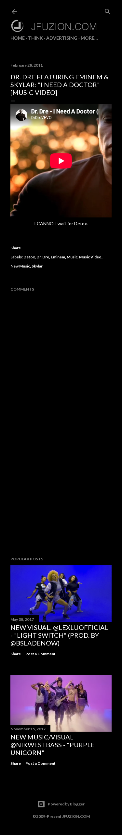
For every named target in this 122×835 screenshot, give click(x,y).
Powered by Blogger (66, 804)
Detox (29, 256)
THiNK (35, 38)
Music (72, 256)
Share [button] (15, 247)
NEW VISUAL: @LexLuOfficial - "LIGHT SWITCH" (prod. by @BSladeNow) (59, 635)
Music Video (90, 256)
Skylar (37, 266)
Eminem (58, 256)
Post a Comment (40, 653)
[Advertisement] (61, 499)
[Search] (108, 10)
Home (17, 38)
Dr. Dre (42, 256)
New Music (20, 266)
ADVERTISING (61, 38)
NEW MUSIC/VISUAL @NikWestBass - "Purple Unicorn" (52, 744)
